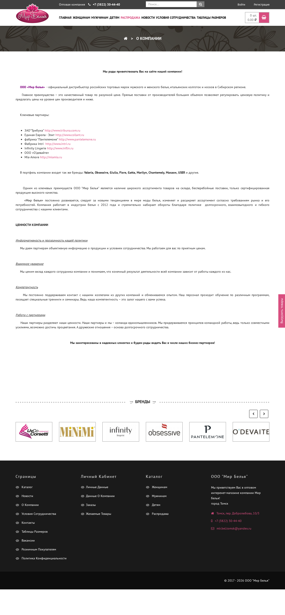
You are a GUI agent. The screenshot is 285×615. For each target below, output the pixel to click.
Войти (241, 4)
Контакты (28, 523)
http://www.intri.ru (58, 144)
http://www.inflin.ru (60, 148)
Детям (114, 18)
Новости (148, 18)
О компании (148, 38)
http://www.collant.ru (69, 135)
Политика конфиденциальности (44, 558)
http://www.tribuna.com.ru (62, 130)
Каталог (27, 487)
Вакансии (28, 540)
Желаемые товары (98, 514)
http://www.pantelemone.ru (77, 139)
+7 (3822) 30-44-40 (228, 521)
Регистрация (261, 4)
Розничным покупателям (38, 549)
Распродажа (130, 18)
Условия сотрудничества (175, 18)
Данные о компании (100, 496)
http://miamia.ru (51, 157)
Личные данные (97, 487)
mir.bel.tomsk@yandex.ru (234, 528)
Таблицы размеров (211, 18)
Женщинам (81, 18)
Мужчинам (99, 18)
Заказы (91, 505)
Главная (65, 18)
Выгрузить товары (282, 310)
